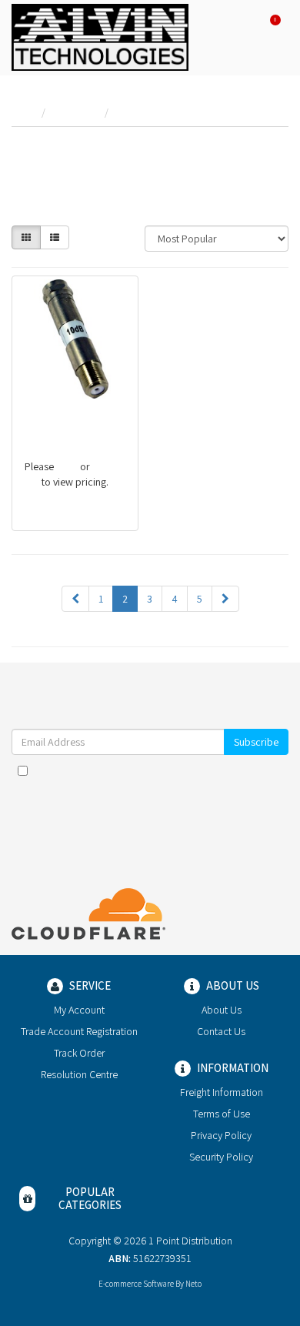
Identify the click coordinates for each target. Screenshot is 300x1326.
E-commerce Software (136, 1283)
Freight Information (221, 1092)
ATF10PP (44, 413)
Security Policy (221, 1157)
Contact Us (221, 1031)
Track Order (79, 1053)
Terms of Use (221, 1114)
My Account (79, 1010)
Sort (122, 233)
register (109, 466)
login (67, 466)
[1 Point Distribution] (100, 36)
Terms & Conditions (185, 770)
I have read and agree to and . (157, 778)
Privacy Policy (221, 1135)
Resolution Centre (79, 1074)
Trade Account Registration (79, 1031)
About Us (222, 1010)
